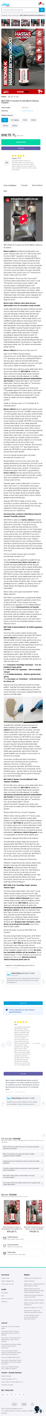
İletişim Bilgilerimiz (7, 1281)
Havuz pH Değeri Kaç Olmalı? (10, 1357)
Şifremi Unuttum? (7, 1298)
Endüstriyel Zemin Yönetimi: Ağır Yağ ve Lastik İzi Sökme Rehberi (10, 1333)
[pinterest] (24, 1394)
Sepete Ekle (21, 142)
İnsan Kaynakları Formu (9, 1379)
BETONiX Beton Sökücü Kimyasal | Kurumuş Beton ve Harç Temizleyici (12, 1228)
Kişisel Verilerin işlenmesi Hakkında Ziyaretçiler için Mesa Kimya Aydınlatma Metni (34, 1290)
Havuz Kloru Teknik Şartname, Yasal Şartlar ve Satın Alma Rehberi (11, 1339)
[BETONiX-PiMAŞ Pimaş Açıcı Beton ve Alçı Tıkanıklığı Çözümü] (34, 1212)
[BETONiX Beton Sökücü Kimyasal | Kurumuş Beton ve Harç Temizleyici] (11, 1212)
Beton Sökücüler (13, 15)
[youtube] (20, 1394)
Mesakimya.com (18, 1408)
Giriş (2, 1295)
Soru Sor (21, 148)
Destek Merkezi (6, 1376)
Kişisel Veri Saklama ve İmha (33, 1307)
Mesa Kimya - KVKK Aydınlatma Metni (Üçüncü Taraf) (34, 1285)
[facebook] (7, 1394)
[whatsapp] (3, 1394)
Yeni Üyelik (4, 1293)
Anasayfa (4, 15)
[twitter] (15, 1394)
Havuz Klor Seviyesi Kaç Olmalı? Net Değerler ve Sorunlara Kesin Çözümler (11, 1362)
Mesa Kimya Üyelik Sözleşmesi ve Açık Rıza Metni (33, 1296)
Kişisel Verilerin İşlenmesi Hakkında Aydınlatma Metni (33, 1311)
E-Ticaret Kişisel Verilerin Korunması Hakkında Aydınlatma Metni (32, 1317)
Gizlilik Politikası (29, 1281)
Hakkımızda (5, 1278)
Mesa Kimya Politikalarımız (33, 1278)
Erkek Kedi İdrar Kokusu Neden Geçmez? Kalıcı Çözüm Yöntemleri (11, 1346)
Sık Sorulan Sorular (7, 1284)
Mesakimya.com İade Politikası (34, 1300)
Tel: (7, 1385)
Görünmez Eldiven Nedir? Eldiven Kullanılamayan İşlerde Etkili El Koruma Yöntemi (11, 1352)
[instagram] (11, 1394)
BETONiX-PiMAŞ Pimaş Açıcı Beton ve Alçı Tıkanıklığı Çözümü (34, 1228)
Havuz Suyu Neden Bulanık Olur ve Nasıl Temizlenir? (10, 1367)
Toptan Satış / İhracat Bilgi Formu (12, 1382)
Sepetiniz (4, 1301)
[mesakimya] (5, 4)
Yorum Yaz (23, 1003)
